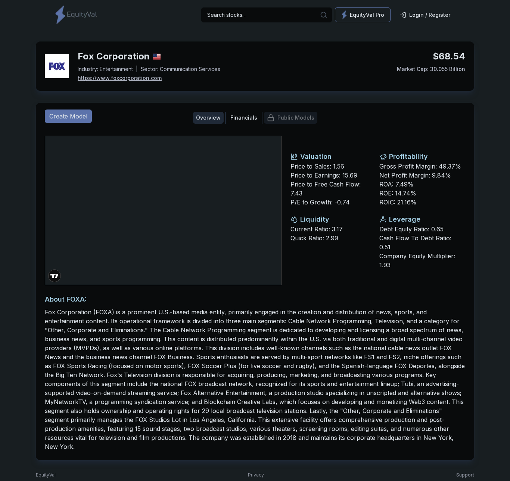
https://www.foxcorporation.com (120, 78)
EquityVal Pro (367, 15)
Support (465, 475)
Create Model (68, 116)
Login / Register (429, 15)
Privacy (256, 475)
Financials (243, 117)
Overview (208, 117)
